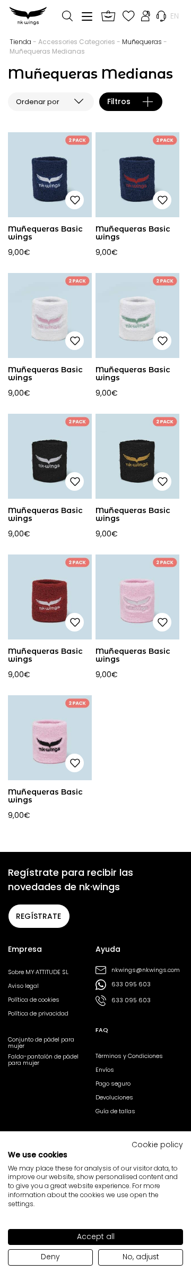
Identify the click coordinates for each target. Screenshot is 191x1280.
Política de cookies (33, 999)
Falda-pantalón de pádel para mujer (43, 1059)
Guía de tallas (115, 1111)
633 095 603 (131, 984)
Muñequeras (142, 41)
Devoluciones (114, 1097)
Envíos (105, 1069)
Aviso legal (23, 986)
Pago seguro (113, 1083)
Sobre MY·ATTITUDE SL (38, 972)
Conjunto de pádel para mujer (41, 1042)
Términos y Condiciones (129, 1056)
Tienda (20, 41)
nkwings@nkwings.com (144, 970)
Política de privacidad (38, 1013)
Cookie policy (157, 1145)
